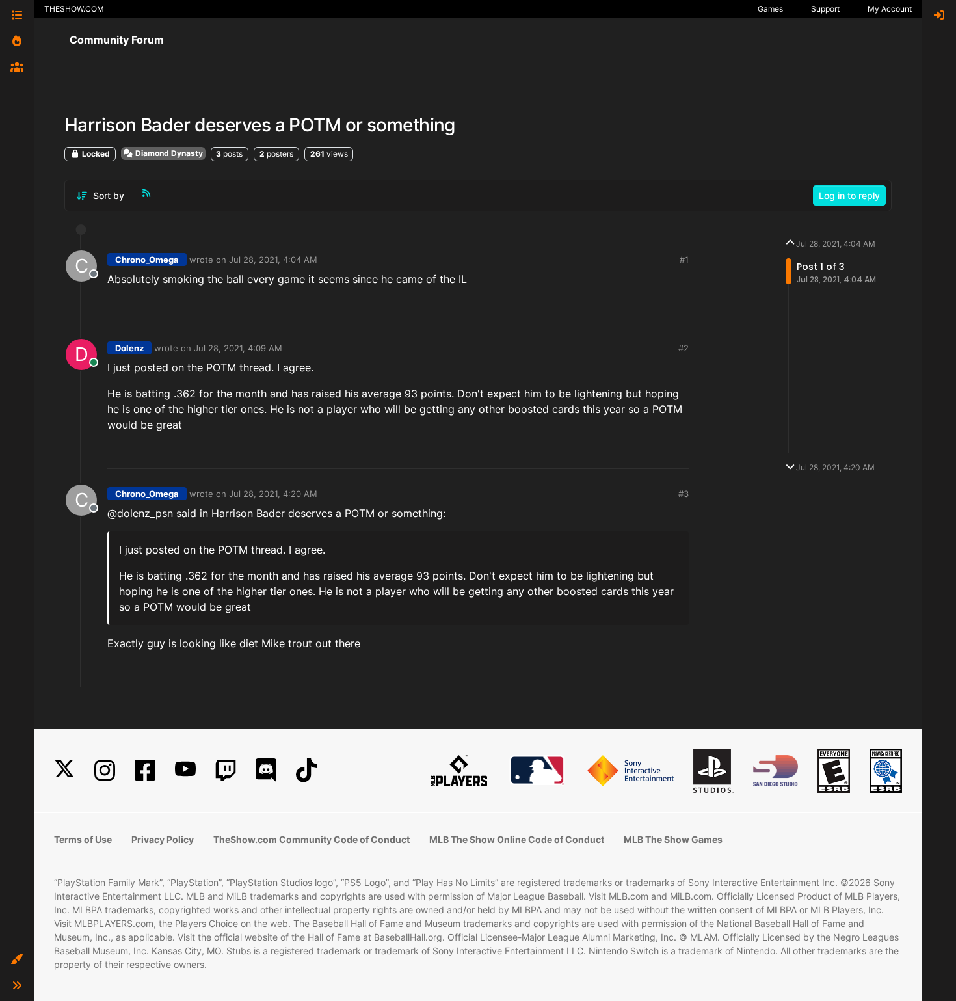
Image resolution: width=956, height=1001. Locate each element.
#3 (683, 493)
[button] (17, 959)
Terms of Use (83, 839)
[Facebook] (145, 770)
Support (825, 9)
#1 (684, 259)
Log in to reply (849, 195)
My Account (890, 9)
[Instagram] (104, 770)
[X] (64, 770)
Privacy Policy (162, 839)
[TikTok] (306, 770)
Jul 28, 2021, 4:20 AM (273, 493)
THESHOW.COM (74, 9)
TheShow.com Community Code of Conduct (311, 839)
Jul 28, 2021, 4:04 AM (273, 259)
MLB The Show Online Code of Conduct (516, 839)
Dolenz (129, 348)
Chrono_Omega (147, 259)
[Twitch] (225, 770)
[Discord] (266, 770)
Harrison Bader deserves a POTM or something (327, 513)
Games (770, 9)
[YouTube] (185, 770)
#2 (683, 348)
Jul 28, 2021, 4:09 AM (238, 348)
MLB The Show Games (673, 839)
